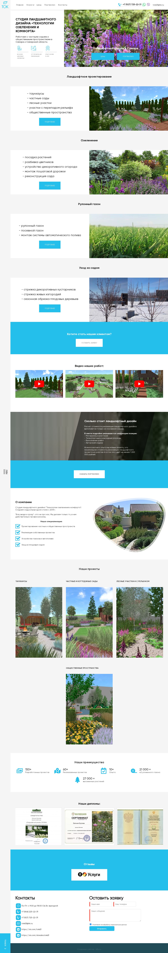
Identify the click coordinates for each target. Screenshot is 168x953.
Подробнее (50, 122)
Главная (19, 5)
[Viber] (148, 5)
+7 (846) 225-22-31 (30, 911)
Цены (39, 5)
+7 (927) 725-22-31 (132, 4)
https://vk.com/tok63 (31, 929)
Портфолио (49, 5)
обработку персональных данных (115, 924)
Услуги (29, 5)
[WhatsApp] (143, 5)
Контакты (62, 5)
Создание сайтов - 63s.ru (89, 949)
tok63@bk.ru (158, 5)
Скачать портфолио (89, 474)
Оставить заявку (89, 343)
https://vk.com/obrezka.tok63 (35, 935)
